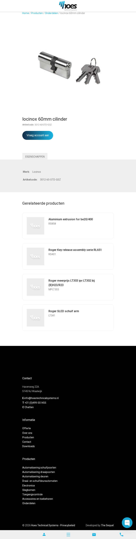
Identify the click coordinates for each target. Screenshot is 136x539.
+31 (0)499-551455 (35, 402)
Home (25, 13)
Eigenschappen (35, 156)
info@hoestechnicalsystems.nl (41, 398)
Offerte (26, 428)
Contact (26, 441)
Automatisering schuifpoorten (39, 467)
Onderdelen (51, 13)
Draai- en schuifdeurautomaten (40, 480)
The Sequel (107, 525)
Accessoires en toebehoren (37, 498)
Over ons (27, 433)
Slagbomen (28, 490)
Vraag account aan (38, 135)
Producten (37, 13)
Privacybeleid (67, 525)
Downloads (28, 446)
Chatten (29, 407)
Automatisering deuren (35, 476)
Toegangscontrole (32, 494)
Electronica (28, 485)
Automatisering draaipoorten (38, 472)
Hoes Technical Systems (44, 525)
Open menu (68, 534)
